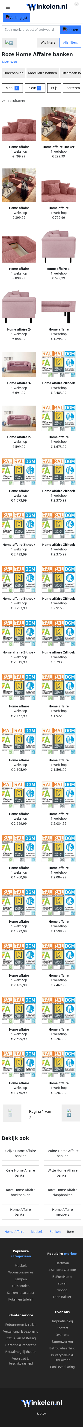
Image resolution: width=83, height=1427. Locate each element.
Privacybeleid (60, 1355)
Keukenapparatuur (21, 1293)
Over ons (62, 1335)
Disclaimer (62, 1360)
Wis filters (48, 42)
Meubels (21, 1266)
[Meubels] (9, 43)
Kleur (34, 88)
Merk (12, 88)
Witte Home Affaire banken (62, 1172)
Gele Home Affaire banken (20, 1172)
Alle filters (70, 42)
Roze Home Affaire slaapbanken (62, 1192)
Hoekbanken (13, 73)
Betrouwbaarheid (62, 1348)
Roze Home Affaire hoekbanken (20, 1192)
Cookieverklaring (62, 1367)
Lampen (21, 1279)
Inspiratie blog (62, 1321)
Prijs (54, 88)
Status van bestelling (21, 1338)
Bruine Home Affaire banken (63, 1153)
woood (62, 1290)
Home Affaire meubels (62, 1212)
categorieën (21, 1256)
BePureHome (62, 1277)
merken (70, 1253)
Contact (62, 1328)
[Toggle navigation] (8, 7)
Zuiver (62, 1283)
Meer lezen (9, 62)
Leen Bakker (62, 1297)
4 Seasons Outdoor (62, 1270)
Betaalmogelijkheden (20, 1352)
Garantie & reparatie (20, 1345)
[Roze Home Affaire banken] (71, 1113)
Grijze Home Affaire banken (20, 1153)
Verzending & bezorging (20, 1331)
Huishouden (21, 1286)
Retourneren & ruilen (20, 1325)
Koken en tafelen (20, 1299)
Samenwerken (62, 1342)
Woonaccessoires (20, 1272)
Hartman (62, 1263)
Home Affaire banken (20, 1212)
